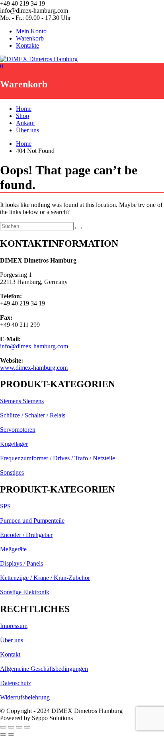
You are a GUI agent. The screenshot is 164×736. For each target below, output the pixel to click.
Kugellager (14, 443)
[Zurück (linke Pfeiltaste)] (3, 734)
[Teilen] (19, 727)
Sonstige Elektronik (24, 592)
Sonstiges (12, 472)
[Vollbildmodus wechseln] (11, 727)
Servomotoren (17, 429)
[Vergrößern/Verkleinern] (3, 727)
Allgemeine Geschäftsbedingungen (44, 668)
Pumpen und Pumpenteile (32, 520)
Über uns (27, 130)
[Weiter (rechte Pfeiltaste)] (11, 734)
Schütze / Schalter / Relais (32, 415)
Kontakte (27, 45)
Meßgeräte (13, 549)
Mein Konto (31, 31)
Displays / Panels (21, 563)
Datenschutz (15, 683)
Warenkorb (30, 38)
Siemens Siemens (22, 401)
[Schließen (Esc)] (27, 727)
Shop (22, 115)
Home (23, 108)
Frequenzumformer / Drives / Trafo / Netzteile (57, 458)
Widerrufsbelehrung (25, 697)
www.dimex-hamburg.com (34, 367)
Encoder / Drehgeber (26, 534)
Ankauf (25, 123)
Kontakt (10, 654)
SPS (5, 506)
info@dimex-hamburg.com (34, 346)
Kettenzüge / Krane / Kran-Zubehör (45, 577)
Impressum (13, 625)
